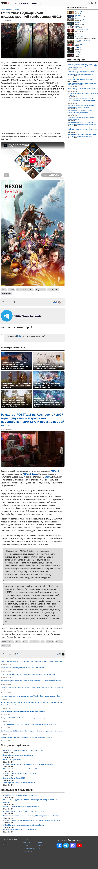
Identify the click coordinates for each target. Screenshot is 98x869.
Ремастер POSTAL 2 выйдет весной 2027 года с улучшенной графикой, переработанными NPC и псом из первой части (82, 66)
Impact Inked (34, 642)
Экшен (18, 642)
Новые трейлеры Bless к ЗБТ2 (14, 778)
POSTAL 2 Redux (30, 474)
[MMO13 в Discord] (73, 846)
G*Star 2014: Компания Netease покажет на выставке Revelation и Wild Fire (29, 764)
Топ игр (25, 845)
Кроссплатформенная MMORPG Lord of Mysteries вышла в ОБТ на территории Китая (31, 681)
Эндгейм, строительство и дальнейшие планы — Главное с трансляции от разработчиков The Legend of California (15, 403)
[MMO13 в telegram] (25, 321)
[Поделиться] (13, 302)
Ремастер (59, 642)
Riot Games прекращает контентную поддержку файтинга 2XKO (23, 711)
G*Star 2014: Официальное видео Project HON (19, 773)
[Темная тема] (92, 3)
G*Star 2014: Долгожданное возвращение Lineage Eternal (23, 825)
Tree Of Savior (6, 293)
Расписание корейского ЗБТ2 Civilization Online (20, 829)
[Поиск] (89, 3)
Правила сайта (42, 842)
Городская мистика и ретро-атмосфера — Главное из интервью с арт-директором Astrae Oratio (48, 366)
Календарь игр (27, 851)
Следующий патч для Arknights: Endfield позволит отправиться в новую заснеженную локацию (81, 100)
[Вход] (95, 3)
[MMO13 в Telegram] (66, 846)
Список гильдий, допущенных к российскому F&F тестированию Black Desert (30, 816)
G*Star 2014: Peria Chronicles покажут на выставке (21, 806)
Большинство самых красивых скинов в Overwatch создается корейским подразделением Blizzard (79, 112)
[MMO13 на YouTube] (79, 846)
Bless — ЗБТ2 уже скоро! (12, 760)
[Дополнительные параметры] (63, 302)
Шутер (25, 642)
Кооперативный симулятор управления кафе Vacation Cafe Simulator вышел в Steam (31, 696)
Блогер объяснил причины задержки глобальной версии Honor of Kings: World (80, 78)
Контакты (40, 845)
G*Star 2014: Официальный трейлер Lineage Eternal (21, 769)
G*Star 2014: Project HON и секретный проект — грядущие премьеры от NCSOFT (32, 820)
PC (42, 642)
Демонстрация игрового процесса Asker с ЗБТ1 (20, 783)
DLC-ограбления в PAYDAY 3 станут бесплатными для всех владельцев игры (28, 724)
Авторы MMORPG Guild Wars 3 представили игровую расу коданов (25, 718)
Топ (41, 3)
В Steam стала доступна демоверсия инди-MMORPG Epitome (23, 668)
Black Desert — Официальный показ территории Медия (23, 750)
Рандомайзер (27, 854)
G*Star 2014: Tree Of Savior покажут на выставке (20, 795)
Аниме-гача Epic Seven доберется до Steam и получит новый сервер (81, 89)
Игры (15, 3)
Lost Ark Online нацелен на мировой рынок (18, 755)
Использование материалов (46, 840)
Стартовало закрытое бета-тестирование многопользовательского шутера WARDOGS (31, 661)
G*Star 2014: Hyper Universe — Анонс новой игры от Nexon (24, 811)
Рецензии (34, 3)
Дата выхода (6, 645)
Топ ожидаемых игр (29, 848)
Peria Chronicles (53, 290)
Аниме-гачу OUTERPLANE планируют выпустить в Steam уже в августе (26, 737)
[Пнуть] (9, 302)
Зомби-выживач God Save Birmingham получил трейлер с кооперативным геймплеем (31, 731)
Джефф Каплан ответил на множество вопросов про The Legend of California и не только (16, 385)
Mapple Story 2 (40, 290)
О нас (39, 848)
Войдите (20, 336)
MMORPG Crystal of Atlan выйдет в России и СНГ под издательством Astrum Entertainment (47, 385)
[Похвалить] (3, 302)
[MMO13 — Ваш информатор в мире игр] (5, 3)
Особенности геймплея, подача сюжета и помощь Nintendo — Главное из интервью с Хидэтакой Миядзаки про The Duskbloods (15, 365)
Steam (48, 477)
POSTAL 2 (55, 471)
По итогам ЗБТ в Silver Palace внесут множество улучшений (82, 94)
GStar (4, 290)
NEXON (11, 290)
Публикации (23, 3)
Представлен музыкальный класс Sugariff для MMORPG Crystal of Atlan (81, 83)
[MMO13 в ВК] (59, 846)
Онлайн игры (27, 842)
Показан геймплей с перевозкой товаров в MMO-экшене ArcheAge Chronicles (28, 674)
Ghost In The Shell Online (24, 290)
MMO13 (25, 840)
